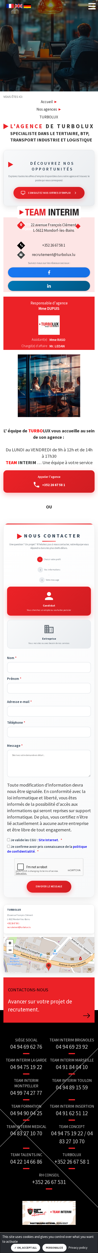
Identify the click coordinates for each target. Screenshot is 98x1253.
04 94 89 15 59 (72, 1087)
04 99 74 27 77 (26, 1092)
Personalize (54, 1247)
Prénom (13, 678)
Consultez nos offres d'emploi (49, 192)
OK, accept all (27, 1247)
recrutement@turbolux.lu (53, 254)
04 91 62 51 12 (72, 1113)
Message (13, 745)
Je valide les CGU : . (35, 840)
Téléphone (15, 722)
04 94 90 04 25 (26, 1113)
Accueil (47, 101)
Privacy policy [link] (78, 1247)
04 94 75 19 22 (26, 1067)
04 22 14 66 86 (26, 1161)
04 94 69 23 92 (72, 1046)
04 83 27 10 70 (26, 1133)
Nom (10, 658)
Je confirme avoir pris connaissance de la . (47, 849)
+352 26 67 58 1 (53, 485)
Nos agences (46, 109)
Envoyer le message (49, 886)
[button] (48, 966)
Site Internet (48, 840)
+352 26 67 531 (49, 1182)
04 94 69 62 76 (26, 1046)
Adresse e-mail (18, 702)
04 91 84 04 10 (72, 1067)
